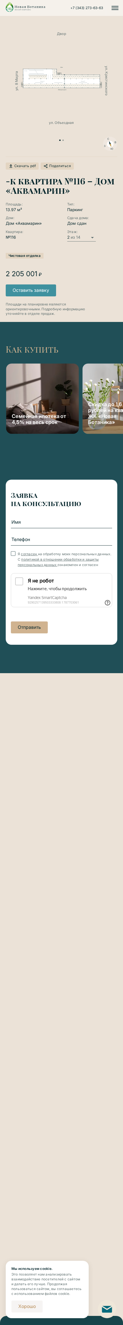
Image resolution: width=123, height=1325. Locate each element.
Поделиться (60, 166)
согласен (29, 554)
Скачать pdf (25, 166)
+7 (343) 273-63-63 (86, 8)
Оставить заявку (31, 290)
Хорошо (27, 1306)
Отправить (29, 627)
